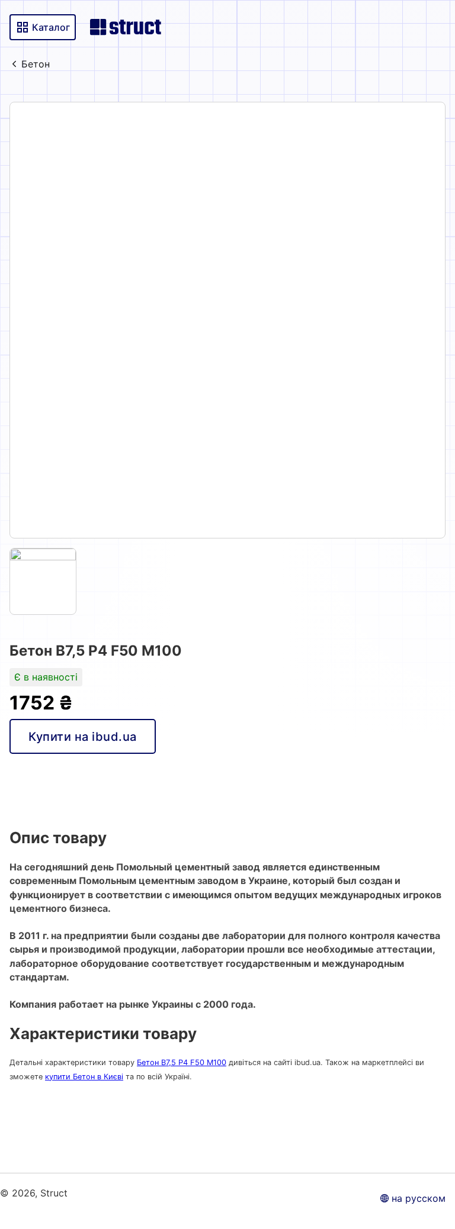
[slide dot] (42, 581)
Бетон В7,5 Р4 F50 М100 (181, 1062)
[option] (227, 320)
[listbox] (227, 320)
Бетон (35, 64)
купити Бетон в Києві (84, 1076)
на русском (419, 1198)
